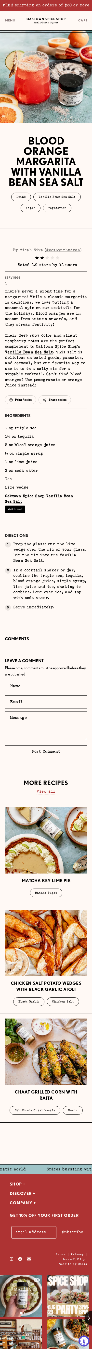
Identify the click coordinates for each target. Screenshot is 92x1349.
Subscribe (72, 1232)
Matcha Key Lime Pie (46, 880)
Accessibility (74, 1259)
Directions (16, 535)
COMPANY (21, 1203)
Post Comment (46, 751)
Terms (60, 1254)
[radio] (36, 257)
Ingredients (17, 415)
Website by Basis (73, 1264)
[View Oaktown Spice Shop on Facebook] (20, 1259)
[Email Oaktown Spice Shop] (29, 1259)
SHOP (16, 1184)
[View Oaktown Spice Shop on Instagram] (11, 1259)
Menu (10, 22)
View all (46, 791)
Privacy (77, 1254)
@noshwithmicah (63, 250)
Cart (83, 20)
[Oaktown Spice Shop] (46, 20)
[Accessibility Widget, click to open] (84, 1341)
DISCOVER (21, 1193)
